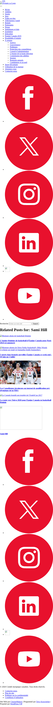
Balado (7, 23)
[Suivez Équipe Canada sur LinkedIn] (29, 266)
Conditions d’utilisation (14, 697)
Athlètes (8, 12)
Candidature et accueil (18, 62)
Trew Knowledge (43, 702)
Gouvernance (15, 45)
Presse (7, 27)
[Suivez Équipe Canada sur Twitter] (29, 169)
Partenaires (9, 25)
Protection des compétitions (20, 49)
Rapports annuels (16, 60)
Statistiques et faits (12, 29)
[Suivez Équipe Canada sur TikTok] (7, 271)
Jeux (7, 16)
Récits (7, 10)
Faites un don (10, 18)
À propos (8, 40)
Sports (7, 14)
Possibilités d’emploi (13, 38)
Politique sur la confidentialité (16, 695)
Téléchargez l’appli (12, 21)
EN (3, 1)
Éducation (9, 34)
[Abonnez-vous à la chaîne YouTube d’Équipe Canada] (29, 319)
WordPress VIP (16, 704)
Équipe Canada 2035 (13, 36)
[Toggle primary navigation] (1, 1)
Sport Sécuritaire (11, 65)
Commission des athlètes (19, 56)
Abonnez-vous (10, 69)
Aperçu (13, 43)
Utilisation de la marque (14, 67)
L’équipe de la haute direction (21, 54)
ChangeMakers (16, 702)
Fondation (9, 32)
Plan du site (9, 693)
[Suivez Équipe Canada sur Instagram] (29, 218)
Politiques (14, 47)
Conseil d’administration (19, 51)
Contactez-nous (11, 71)
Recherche (4, 324)
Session (13, 58)
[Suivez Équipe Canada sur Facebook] (29, 121)
